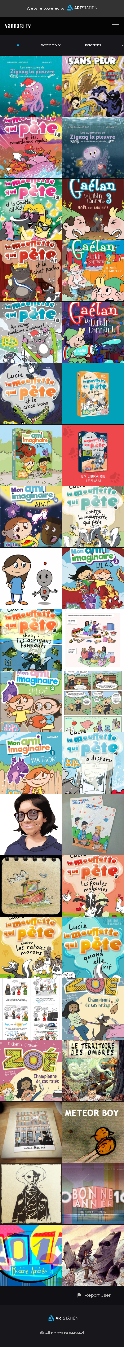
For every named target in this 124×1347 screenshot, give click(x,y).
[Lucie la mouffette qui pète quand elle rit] (93, 921)
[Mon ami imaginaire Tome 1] (31, 736)
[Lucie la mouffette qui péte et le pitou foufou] (93, 367)
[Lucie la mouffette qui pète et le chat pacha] (31, 244)
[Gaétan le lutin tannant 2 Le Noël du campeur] (93, 244)
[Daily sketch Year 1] (31, 859)
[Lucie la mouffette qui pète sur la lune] (93, 428)
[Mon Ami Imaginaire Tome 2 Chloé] (31, 675)
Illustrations (91, 45)
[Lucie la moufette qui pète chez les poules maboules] (93, 859)
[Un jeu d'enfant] (93, 613)
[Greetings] (31, 982)
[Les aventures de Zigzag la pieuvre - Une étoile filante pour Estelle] (93, 121)
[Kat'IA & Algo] (31, 551)
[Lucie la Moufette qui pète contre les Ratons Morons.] (31, 921)
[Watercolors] (93, 1228)
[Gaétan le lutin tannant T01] (93, 305)
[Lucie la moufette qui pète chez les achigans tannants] (31, 613)
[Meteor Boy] (93, 1105)
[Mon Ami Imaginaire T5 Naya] (31, 428)
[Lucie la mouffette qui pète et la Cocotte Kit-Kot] (31, 182)
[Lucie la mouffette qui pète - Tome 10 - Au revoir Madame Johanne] (31, 305)
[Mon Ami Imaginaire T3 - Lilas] (93, 551)
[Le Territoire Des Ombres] (93, 1044)
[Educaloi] (93, 675)
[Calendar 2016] (93, 1167)
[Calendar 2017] (31, 1228)
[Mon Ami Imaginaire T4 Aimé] (31, 490)
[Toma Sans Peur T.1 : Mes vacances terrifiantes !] (93, 59)
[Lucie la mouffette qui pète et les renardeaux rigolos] (31, 121)
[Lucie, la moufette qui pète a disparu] (93, 736)
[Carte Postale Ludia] (93, 798)
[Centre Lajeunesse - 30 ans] (31, 798)
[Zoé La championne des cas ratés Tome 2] (93, 982)
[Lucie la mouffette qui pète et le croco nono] (31, 367)
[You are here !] (31, 1105)
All (19, 45)
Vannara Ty (18, 26)
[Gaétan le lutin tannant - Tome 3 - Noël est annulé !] (93, 182)
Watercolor (51, 45)
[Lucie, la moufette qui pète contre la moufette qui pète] (93, 490)
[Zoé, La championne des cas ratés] (31, 1044)
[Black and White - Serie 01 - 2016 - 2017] (31, 1167)
